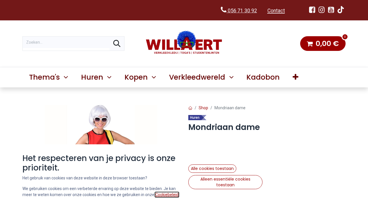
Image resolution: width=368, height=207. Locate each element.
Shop (203, 108)
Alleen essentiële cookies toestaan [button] (225, 182)
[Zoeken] (117, 44)
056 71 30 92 (242, 11)
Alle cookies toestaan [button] (212, 168)
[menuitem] (263, 77)
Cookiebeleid (167, 194)
